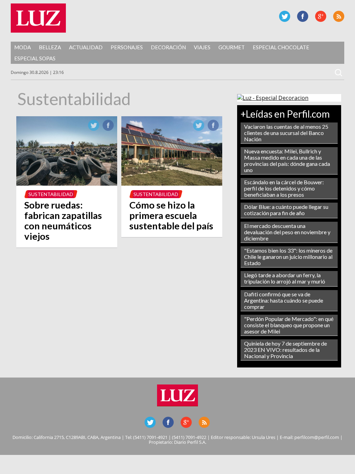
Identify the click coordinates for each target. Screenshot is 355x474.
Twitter (284, 16)
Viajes (202, 47)
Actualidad (86, 47)
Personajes (127, 47)
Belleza (50, 47)
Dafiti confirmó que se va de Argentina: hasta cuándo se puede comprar (283, 300)
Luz (38, 18)
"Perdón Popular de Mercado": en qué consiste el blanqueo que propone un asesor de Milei (289, 325)
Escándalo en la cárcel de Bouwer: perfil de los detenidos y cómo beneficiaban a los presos (284, 188)
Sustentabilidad (50, 194)
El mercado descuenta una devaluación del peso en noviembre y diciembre (287, 232)
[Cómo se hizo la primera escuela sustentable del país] (171, 183)
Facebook (302, 16)
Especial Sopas (34, 58)
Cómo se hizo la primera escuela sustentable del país (171, 215)
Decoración (168, 47)
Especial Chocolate (281, 47)
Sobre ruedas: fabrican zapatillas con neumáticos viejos (63, 220)
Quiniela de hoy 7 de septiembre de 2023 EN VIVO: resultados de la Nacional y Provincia (285, 349)
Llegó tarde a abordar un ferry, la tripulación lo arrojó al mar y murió (284, 278)
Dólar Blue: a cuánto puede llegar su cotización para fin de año (286, 209)
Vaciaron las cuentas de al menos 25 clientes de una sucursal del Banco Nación (286, 132)
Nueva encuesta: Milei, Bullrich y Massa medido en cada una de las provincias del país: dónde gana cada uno (287, 160)
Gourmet (231, 47)
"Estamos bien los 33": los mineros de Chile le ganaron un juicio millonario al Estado (288, 256)
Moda (22, 47)
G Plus (320, 16)
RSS (338, 16)
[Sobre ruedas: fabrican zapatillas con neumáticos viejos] (66, 183)
